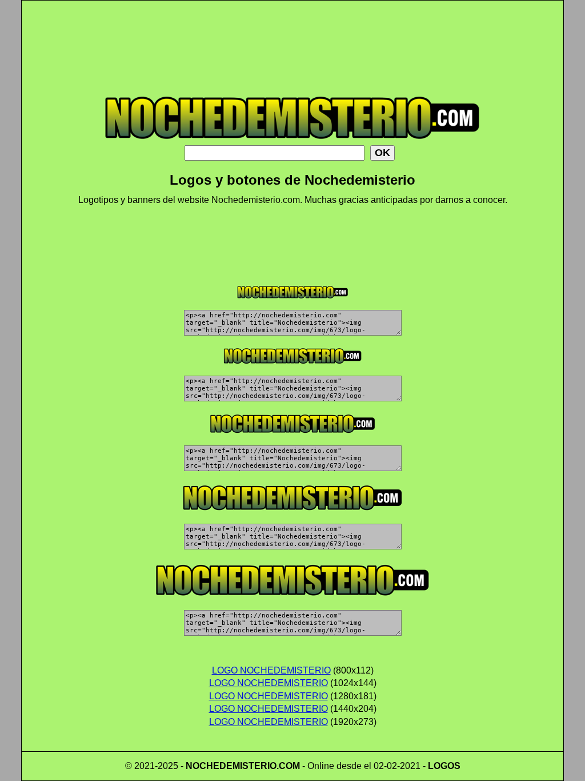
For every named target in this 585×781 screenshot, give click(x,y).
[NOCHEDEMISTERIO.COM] (292, 142)
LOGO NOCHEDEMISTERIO (271, 670)
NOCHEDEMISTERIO (231, 766)
